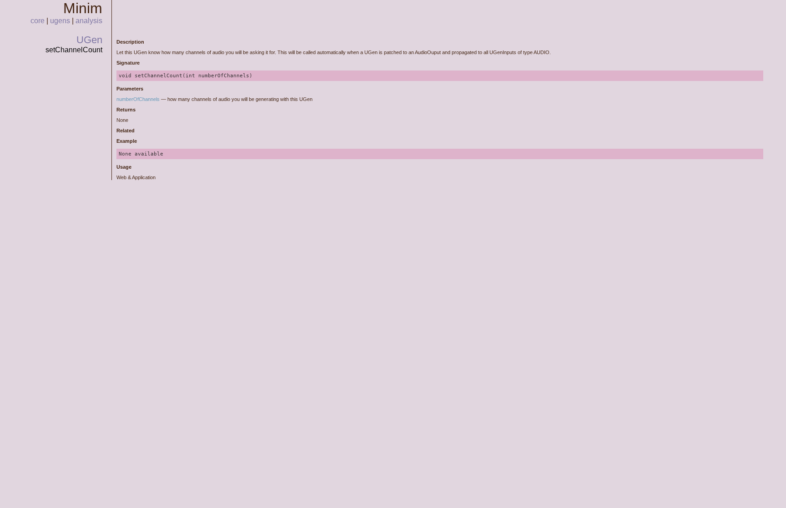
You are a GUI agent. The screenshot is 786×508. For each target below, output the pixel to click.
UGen (89, 39)
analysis (89, 21)
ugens (60, 21)
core (37, 21)
